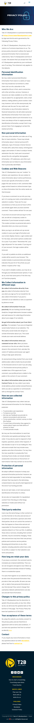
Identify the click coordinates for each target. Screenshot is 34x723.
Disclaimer (17, 707)
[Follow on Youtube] (18, 672)
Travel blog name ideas (17, 682)
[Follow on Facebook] (12, 672)
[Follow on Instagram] (15, 672)
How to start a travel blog (17, 680)
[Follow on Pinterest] (21, 672)
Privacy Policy (17, 704)
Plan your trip (17, 692)
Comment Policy (17, 709)
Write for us (17, 697)
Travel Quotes (17, 685)
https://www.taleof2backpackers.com (17, 35)
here (10, 630)
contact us (18, 643)
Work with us (17, 694)
